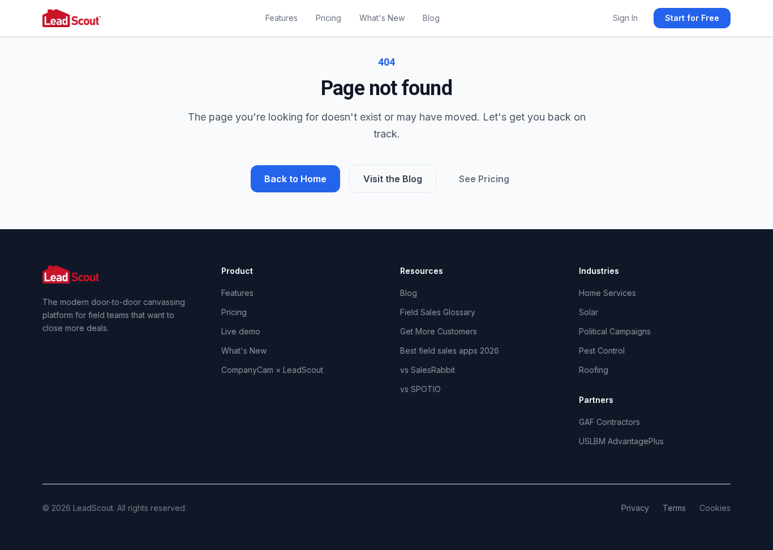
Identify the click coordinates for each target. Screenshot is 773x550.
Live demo (240, 331)
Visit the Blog (392, 178)
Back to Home (295, 178)
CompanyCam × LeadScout (272, 370)
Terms (674, 508)
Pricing (328, 18)
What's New (382, 18)
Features (281, 18)
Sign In (625, 18)
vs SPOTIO (420, 389)
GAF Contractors (609, 422)
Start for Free (692, 18)
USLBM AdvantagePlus (621, 441)
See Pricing (484, 178)
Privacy (635, 508)
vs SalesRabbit (427, 370)
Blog (431, 18)
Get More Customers (438, 331)
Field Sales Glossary (437, 312)
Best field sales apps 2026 (449, 350)
